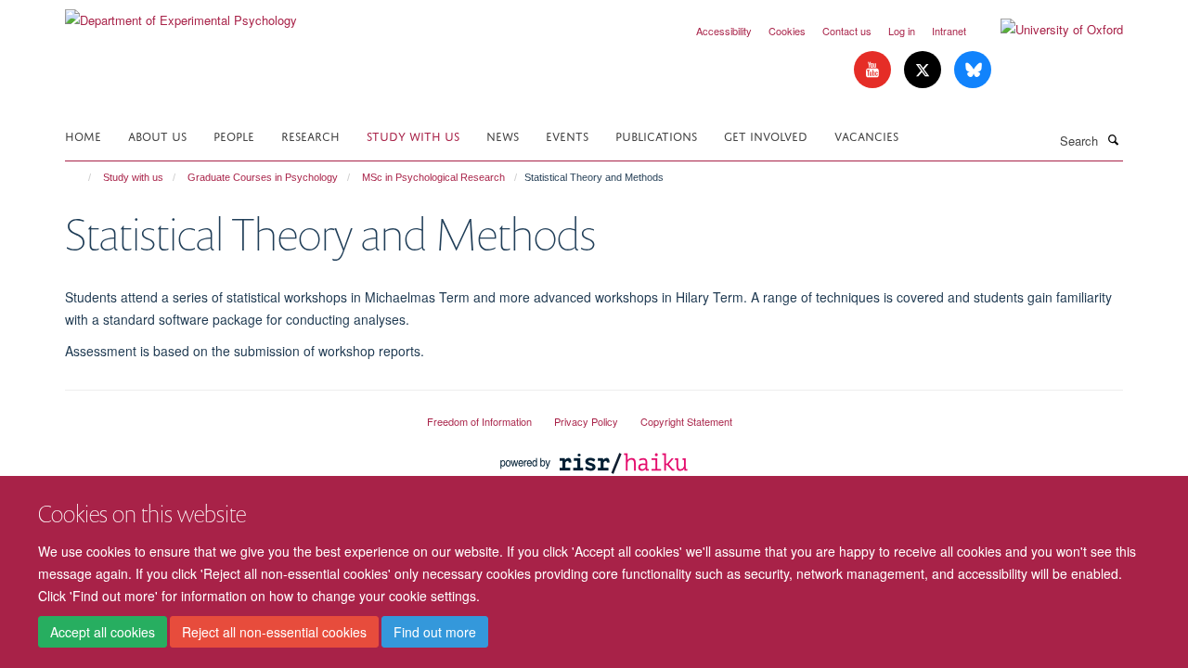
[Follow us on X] (924, 70)
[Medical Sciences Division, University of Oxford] (232, 413)
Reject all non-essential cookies (274, 632)
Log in (901, 30)
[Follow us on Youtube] (874, 70)
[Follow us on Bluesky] (972, 70)
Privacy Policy (586, 421)
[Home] (81, 177)
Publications (656, 135)
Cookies (787, 30)
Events (567, 135)
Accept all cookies (102, 632)
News (502, 135)
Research (310, 135)
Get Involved (765, 135)
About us (157, 135)
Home (83, 135)
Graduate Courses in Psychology (262, 177)
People (233, 135)
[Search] (1113, 139)
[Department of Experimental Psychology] (181, 13)
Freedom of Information (479, 421)
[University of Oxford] (1048, 30)
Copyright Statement (686, 421)
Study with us (413, 135)
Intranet (949, 30)
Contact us (847, 30)
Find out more (435, 632)
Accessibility (724, 30)
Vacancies (866, 135)
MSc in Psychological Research (433, 177)
